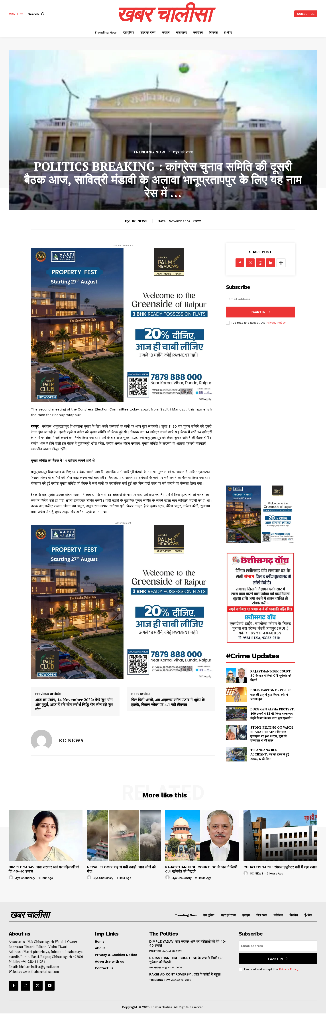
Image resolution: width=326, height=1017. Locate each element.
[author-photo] (11, 877)
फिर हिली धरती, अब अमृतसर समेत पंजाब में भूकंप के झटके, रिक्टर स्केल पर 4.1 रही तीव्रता (168, 702)
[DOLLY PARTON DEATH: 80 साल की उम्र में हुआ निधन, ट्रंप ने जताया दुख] (236, 694)
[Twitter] (250, 262)
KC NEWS (139, 221)
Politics (155, 951)
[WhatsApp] (260, 262)
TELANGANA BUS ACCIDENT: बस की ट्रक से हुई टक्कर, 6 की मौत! (269, 754)
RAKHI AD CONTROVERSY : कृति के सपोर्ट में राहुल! (185, 974)
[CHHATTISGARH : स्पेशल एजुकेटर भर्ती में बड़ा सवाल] (280, 835)
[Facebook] (240, 262)
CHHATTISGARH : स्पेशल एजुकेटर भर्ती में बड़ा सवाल (280, 867)
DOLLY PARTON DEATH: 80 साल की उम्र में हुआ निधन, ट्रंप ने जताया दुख (270, 694)
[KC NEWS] (41, 740)
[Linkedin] (270, 262)
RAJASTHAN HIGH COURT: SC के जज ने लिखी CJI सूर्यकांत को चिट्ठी (271, 675)
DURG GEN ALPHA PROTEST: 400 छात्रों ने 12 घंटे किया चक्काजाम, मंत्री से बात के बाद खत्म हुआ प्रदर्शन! (272, 713)
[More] (281, 262)
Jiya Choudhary (25, 878)
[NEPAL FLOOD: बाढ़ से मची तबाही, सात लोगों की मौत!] (124, 835)
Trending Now (149, 152)
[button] (37, 14)
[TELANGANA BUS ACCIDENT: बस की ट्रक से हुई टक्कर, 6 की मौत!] (236, 754)
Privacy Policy (275, 322)
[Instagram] (25, 986)
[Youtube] (50, 986)
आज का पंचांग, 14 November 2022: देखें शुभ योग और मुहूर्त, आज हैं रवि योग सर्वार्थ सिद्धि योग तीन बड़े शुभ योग (74, 704)
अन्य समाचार (155, 967)
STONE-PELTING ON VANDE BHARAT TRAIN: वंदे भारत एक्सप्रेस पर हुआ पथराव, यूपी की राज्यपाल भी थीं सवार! (271, 734)
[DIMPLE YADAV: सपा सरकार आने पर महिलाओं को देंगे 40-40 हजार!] (45, 835)
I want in (258, 312)
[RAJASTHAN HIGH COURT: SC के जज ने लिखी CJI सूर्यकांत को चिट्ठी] (236, 675)
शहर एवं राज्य (183, 152)
